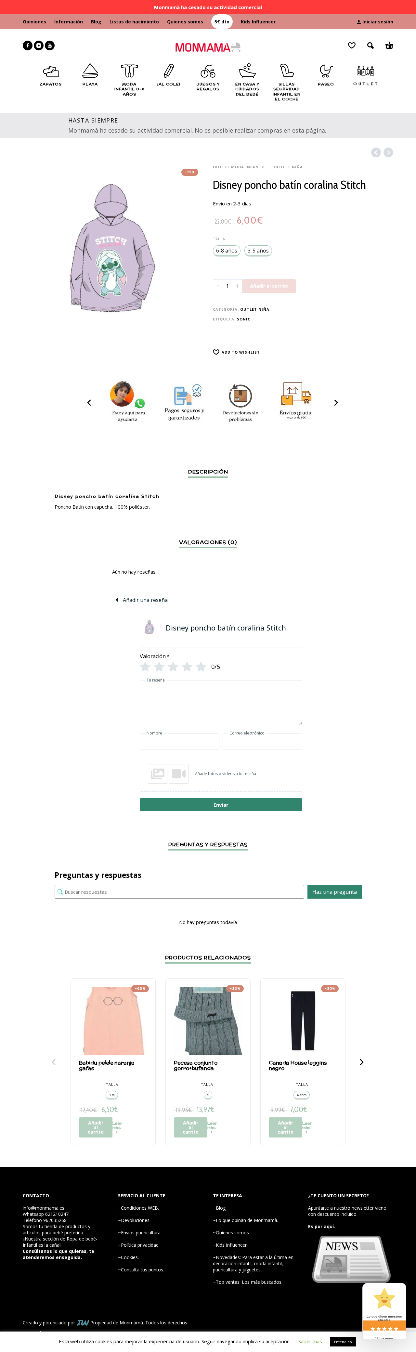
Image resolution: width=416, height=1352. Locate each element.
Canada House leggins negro (298, 1065)
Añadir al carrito (269, 286)
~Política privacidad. (139, 1245)
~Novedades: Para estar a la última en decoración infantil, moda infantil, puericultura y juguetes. (253, 1263)
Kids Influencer (258, 22)
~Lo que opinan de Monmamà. (245, 1220)
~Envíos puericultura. (140, 1232)
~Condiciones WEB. (138, 1208)
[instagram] (39, 45)
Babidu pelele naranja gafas (107, 1065)
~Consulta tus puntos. (141, 1270)
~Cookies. (128, 1257)
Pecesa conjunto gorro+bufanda (195, 1065)
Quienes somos (185, 22)
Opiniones (34, 22)
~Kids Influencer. (230, 1245)
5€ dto (221, 22)
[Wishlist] (352, 45)
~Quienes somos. (231, 1232)
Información (68, 22)
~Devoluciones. (134, 1220)
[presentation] (89, 402)
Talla (219, 238)
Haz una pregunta (334, 891)
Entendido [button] (343, 1341)
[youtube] (50, 45)
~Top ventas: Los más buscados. (247, 1282)
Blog (96, 22)
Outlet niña (288, 166)
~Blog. (220, 1208)
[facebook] (27, 45)
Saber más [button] (310, 1341)
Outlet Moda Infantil (239, 166)
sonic (243, 319)
